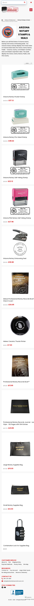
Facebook (2, 587)
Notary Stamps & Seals (24, 20)
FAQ (9, 562)
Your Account (14, 570)
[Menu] (31, 9)
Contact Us (5, 570)
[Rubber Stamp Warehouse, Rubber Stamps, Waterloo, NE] (17, 593)
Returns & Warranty (21, 572)
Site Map (25, 564)
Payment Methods (7, 564)
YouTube (5, 587)
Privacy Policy (18, 564)
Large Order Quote (24, 570)
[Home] (2, 20)
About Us (4, 562)
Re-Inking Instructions (8, 572)
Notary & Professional (10, 20)
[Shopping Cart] (31, 2)
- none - (27, 63)
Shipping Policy (16, 562)
